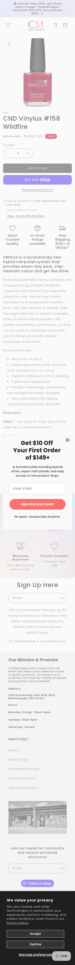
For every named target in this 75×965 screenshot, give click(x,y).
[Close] (67, 440)
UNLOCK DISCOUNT (37, 504)
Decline (35, 944)
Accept (35, 933)
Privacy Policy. (18, 923)
